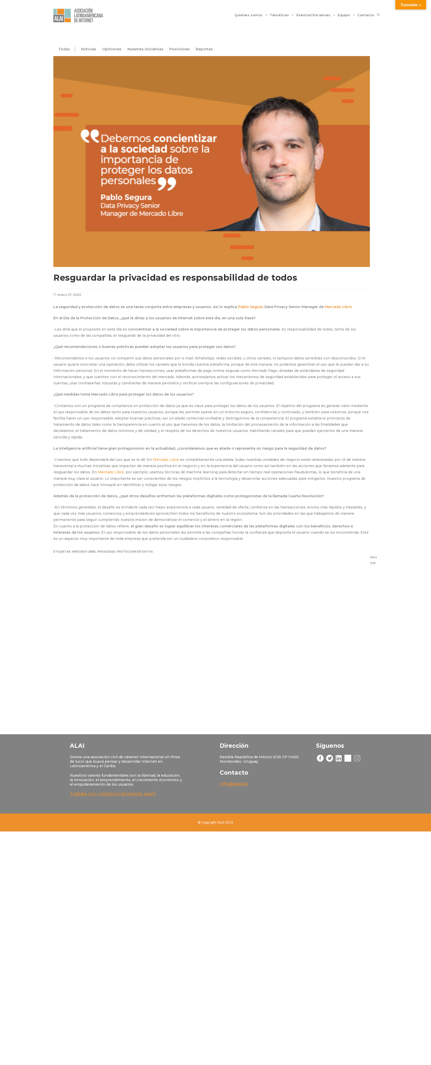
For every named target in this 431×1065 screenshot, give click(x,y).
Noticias (88, 49)
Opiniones (111, 49)
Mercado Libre (338, 307)
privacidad (106, 551)
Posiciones (179, 49)
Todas (64, 49)
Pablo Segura (250, 307)
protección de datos (135, 551)
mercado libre (84, 551)
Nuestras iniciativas (145, 49)
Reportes (204, 49)
